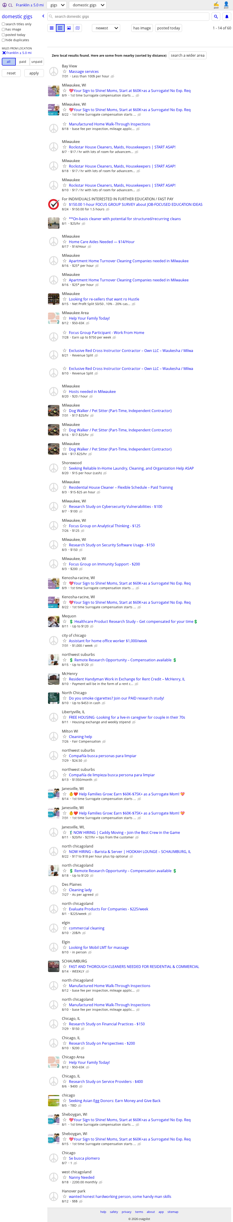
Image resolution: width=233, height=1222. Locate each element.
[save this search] (227, 17)
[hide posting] (113, 76)
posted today (15, 35)
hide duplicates (17, 40)
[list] (51, 28)
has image (13, 29)
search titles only (18, 24)
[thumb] (60, 28)
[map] (77, 28)
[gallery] (69, 28)
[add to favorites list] (64, 71)
